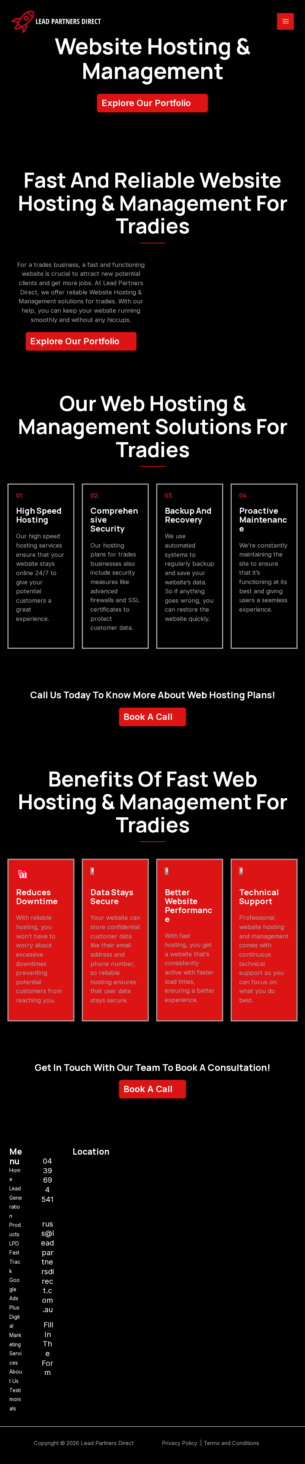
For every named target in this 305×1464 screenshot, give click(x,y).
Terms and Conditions (231, 1443)
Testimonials (15, 1399)
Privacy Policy (180, 1443)
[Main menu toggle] (285, 21)
